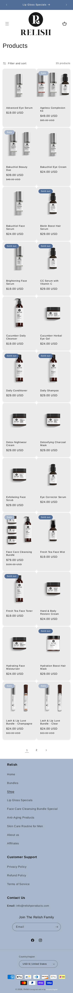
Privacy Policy (16, 866)
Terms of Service (18, 884)
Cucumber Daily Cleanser (16, 337)
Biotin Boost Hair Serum (50, 227)
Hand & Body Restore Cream (49, 612)
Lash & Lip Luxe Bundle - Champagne (19, 722)
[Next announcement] (66, 5)
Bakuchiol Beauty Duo (16, 168)
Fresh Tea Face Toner (19, 611)
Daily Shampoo (49, 390)
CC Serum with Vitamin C (49, 282)
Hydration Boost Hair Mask (53, 667)
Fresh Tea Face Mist (52, 552)
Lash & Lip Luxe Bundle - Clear (50, 722)
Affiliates (13, 843)
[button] (7, 24)
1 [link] (27, 750)
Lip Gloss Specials (20, 800)
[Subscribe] (57, 927)
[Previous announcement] (6, 5)
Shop (10, 791)
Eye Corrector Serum (53, 497)
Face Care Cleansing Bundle (19, 553)
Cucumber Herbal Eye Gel (51, 337)
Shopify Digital (52, 989)
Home (11, 774)
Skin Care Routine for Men (25, 826)
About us (13, 834)
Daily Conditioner (16, 390)
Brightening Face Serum (16, 282)
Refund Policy (16, 875)
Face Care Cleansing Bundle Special (32, 808)
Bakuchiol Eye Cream (53, 167)
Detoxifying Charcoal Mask (53, 444)
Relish (27, 989)
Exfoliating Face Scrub (16, 498)
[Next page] (46, 750)
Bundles (12, 782)
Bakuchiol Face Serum (15, 227)
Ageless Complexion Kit (52, 109)
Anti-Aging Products (20, 817)
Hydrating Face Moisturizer (15, 667)
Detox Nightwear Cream (16, 444)
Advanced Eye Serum (19, 108)
